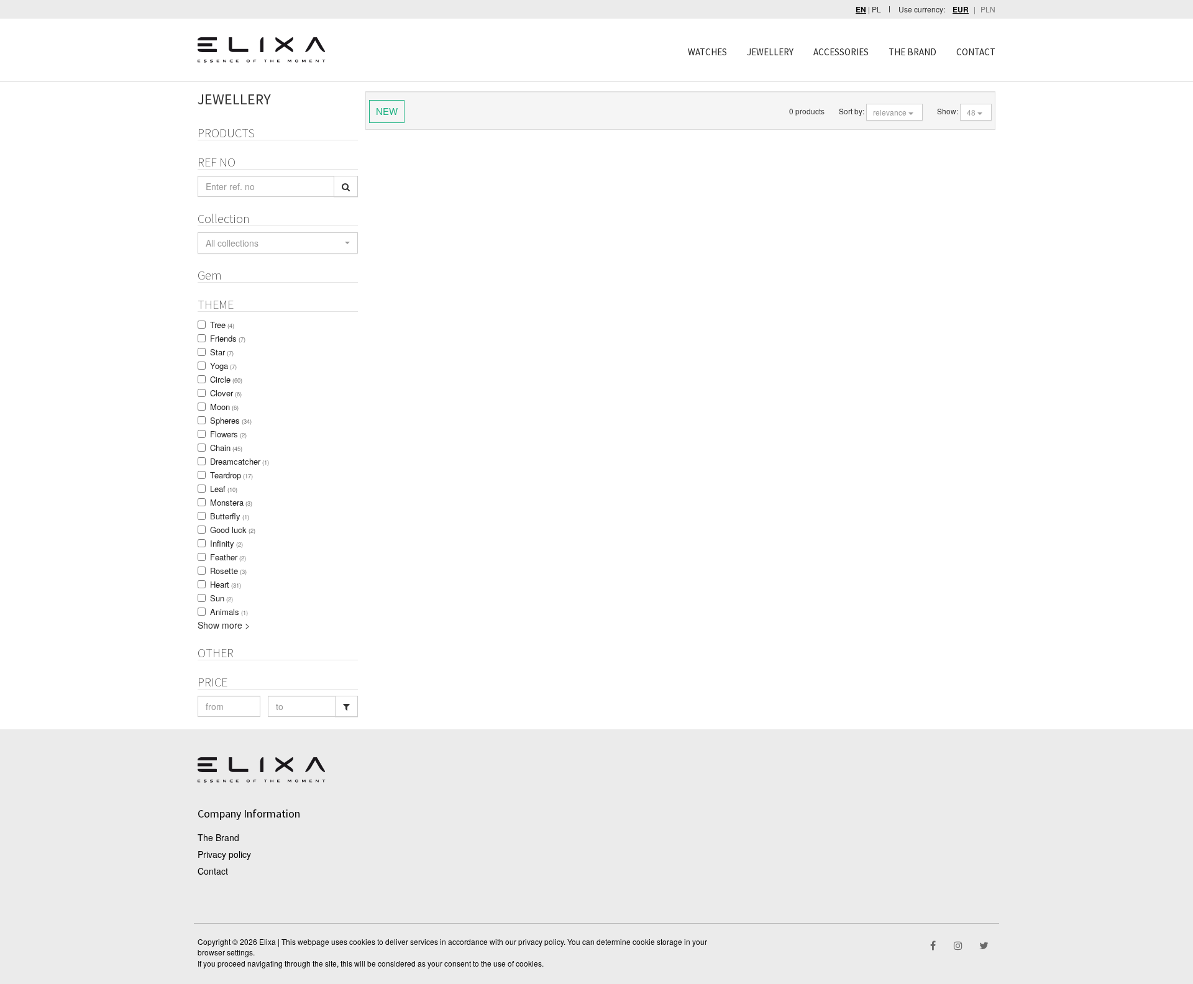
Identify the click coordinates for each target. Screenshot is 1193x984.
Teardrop (231, 475)
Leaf (223, 488)
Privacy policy (224, 854)
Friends (227, 338)
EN (861, 9)
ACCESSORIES (841, 52)
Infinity (226, 543)
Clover (226, 393)
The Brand (218, 837)
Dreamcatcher (239, 461)
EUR (961, 9)
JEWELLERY (770, 52)
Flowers (228, 434)
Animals (229, 611)
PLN (987, 9)
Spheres (231, 420)
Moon (224, 406)
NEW (387, 110)
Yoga (223, 365)
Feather (228, 557)
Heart (225, 584)
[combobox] (278, 242)
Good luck (232, 529)
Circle (226, 379)
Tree (222, 324)
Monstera (231, 502)
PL (876, 9)
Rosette (228, 570)
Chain (226, 447)
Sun (221, 598)
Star (222, 352)
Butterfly (229, 516)
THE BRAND (912, 52)
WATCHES (707, 52)
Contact (213, 871)
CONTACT (975, 52)
